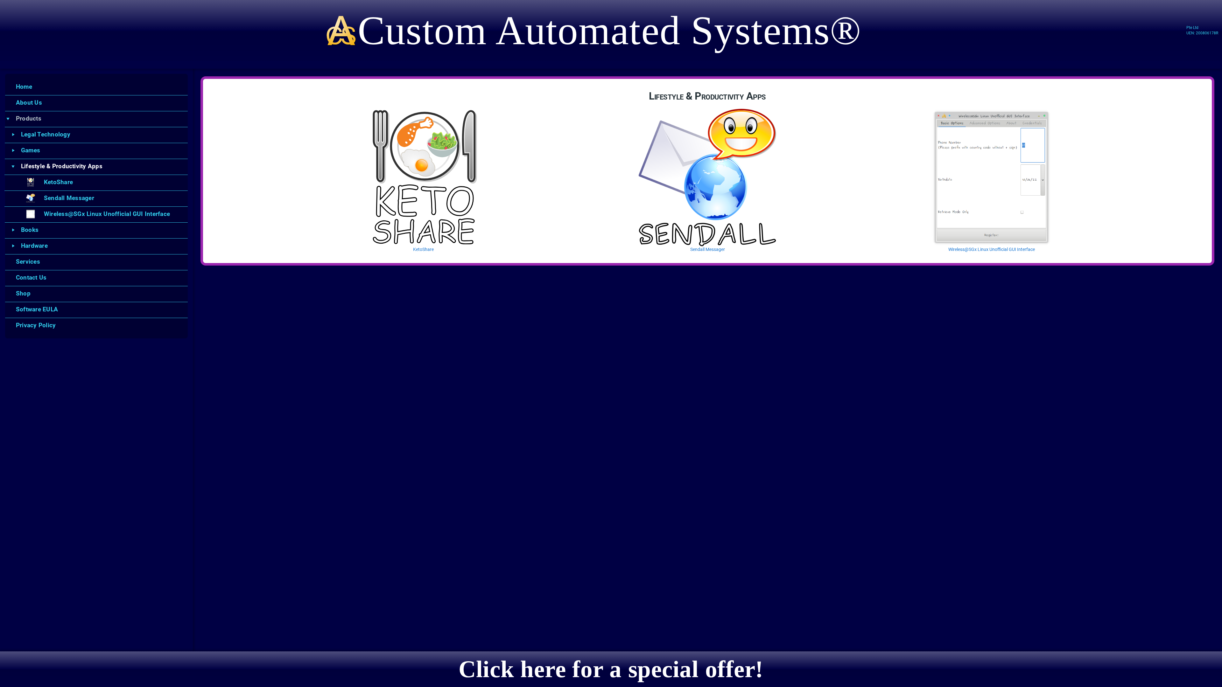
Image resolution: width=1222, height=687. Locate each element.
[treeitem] (96, 119)
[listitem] (99, 86)
